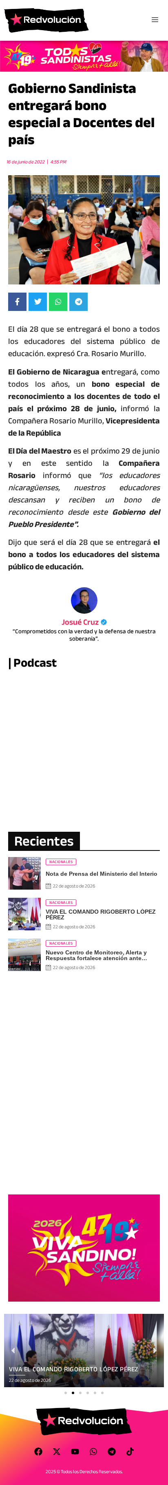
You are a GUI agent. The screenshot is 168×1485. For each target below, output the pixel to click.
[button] (65, 1393)
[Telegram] (112, 1451)
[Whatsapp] (93, 1451)
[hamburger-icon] (155, 20)
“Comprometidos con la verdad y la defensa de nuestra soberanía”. (84, 635)
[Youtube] (75, 1451)
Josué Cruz (84, 622)
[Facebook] (38, 1451)
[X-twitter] (57, 1451)
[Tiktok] (130, 1451)
